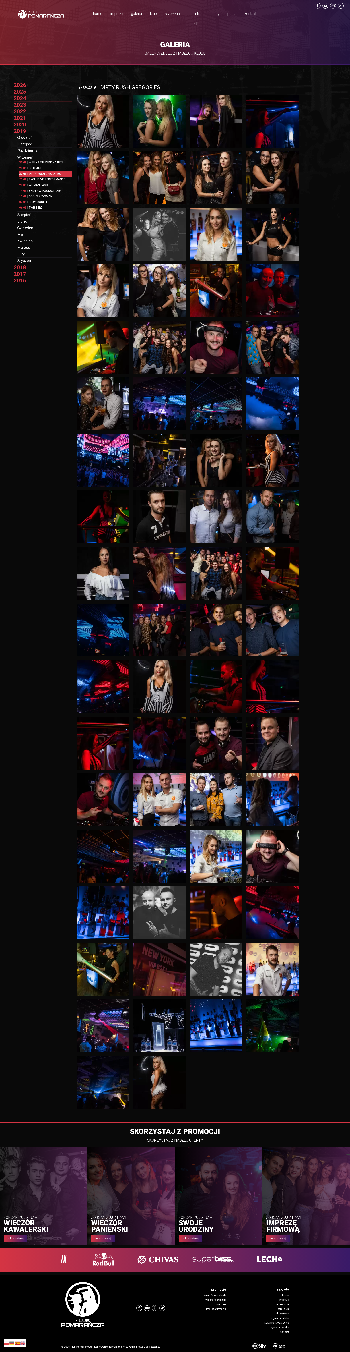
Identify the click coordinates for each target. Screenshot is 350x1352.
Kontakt (284, 1331)
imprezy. (117, 13)
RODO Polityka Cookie (276, 1322)
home (285, 1295)
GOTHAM (30, 168)
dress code (282, 1313)
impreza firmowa (216, 1308)
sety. (216, 13)
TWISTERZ (31, 207)
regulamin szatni (279, 1327)
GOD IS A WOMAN (35, 196)
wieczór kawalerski (215, 1295)
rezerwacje (282, 1304)
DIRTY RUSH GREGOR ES (40, 173)
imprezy (284, 1299)
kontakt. (250, 13)
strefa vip (283, 1308)
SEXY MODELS (33, 202)
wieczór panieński (215, 1299)
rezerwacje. (174, 13)
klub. (154, 13)
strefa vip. (199, 18)
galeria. (137, 13)
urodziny (221, 1304)
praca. (232, 13)
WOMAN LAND (33, 185)
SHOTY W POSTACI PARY (40, 190)
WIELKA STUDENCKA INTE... (42, 162)
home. (98, 13)
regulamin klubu (280, 1318)
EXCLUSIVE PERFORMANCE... (43, 179)
